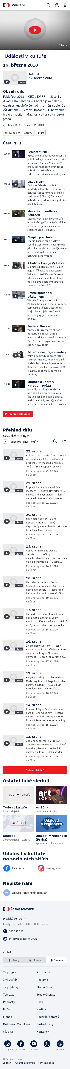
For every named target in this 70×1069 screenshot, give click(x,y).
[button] (35, 30)
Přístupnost (47, 1062)
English (7, 1062)
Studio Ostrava (46, 994)
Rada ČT (42, 1002)
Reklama (42, 979)
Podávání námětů (48, 1017)
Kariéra (41, 1009)
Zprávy (28, 132)
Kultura (40, 132)
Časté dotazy (45, 1024)
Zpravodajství (12, 132)
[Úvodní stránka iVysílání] (14, 5)
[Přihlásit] (57, 5)
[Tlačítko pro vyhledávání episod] (55, 441)
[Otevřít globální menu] (65, 5)
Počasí (7, 1009)
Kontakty (43, 1031)
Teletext (8, 994)
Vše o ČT (8, 1031)
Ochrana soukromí (25, 1062)
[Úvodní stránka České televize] (18, 909)
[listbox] (35, 960)
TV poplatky (10, 987)
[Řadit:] (64, 441)
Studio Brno (44, 987)
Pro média (43, 972)
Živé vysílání (10, 979)
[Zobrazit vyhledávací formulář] (48, 5)
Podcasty (9, 1002)
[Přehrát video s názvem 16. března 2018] (35, 30)
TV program (10, 972)
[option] (13, 960)
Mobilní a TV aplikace (16, 1024)
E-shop (7, 1017)
